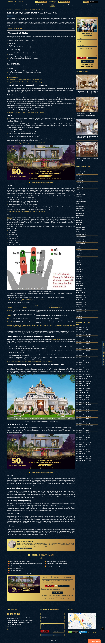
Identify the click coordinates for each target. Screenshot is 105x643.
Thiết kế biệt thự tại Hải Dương (83, 332)
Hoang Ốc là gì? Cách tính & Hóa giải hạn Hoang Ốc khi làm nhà (31, 300)
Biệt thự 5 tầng (79, 187)
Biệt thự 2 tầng (79, 180)
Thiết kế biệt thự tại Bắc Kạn (83, 369)
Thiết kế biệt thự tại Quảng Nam (83, 458)
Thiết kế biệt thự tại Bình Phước (83, 418)
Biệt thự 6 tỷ (79, 257)
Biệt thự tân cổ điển (81, 194)
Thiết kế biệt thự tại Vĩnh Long (83, 444)
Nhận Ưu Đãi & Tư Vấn (42, 1)
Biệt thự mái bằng (80, 215)
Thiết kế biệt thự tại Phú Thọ (82, 346)
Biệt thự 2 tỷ (79, 248)
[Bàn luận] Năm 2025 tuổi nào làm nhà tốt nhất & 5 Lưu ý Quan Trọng (24, 82)
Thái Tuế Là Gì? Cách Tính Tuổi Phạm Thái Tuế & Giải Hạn (29, 112)
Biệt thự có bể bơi (80, 229)
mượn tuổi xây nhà (55, 339)
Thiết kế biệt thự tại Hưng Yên (83, 339)
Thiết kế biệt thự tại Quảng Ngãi (83, 460)
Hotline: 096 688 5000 (87, 64)
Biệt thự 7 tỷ (79, 260)
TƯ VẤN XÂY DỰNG (89, 5)
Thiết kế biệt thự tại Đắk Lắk (82, 411)
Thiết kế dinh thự (80, 175)
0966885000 (10, 1)
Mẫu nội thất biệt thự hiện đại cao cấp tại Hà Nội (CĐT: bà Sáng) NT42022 (87, 137)
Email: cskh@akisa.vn (66, 598)
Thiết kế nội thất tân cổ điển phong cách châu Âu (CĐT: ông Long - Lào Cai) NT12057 (87, 114)
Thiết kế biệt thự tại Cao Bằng (83, 367)
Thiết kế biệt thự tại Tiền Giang (83, 442)
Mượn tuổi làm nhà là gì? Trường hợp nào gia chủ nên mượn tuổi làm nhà (33, 361)
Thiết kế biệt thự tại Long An (83, 449)
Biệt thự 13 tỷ (79, 271)
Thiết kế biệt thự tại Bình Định (83, 397)
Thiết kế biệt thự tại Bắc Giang (83, 360)
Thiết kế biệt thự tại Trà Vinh (83, 451)
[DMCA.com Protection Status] (73, 632)
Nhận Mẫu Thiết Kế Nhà (64, 1)
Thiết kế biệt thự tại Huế (82, 392)
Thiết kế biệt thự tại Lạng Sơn (83, 374)
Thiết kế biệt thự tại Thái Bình (83, 350)
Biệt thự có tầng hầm (81, 224)
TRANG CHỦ (9, 5)
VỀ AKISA (16, 5)
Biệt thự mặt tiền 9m (81, 295)
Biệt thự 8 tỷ (79, 262)
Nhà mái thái (79, 318)
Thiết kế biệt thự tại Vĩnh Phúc (83, 355)
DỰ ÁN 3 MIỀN (75, 5)
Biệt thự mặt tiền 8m (81, 292)
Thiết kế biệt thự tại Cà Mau (82, 430)
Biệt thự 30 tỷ (79, 281)
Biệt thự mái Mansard (81, 208)
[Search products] (97, 2)
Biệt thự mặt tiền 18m (81, 314)
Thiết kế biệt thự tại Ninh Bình (83, 343)
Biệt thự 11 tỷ (79, 267)
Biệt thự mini (79, 217)
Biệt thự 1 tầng (79, 178)
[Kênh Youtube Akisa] (103, 358)
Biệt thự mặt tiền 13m (81, 302)
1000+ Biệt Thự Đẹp (80, 171)
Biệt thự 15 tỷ (79, 276)
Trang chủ (9, 9)
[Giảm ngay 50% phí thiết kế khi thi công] (41, 162)
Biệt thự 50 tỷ (79, 283)
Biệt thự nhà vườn (80, 203)
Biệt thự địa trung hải (81, 201)
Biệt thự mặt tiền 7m (81, 290)
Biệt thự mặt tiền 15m (81, 307)
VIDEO (81, 5)
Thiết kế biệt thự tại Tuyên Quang (84, 376)
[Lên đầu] (102, 629)
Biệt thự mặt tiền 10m (81, 297)
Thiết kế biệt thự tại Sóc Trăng (83, 446)
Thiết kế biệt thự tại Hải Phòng (83, 334)
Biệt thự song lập (80, 206)
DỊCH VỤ (21, 5)
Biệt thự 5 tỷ (79, 255)
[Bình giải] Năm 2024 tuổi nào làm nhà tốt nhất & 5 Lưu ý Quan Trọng (24, 79)
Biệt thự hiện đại (80, 199)
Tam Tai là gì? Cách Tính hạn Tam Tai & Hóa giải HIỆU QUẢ (30, 143)
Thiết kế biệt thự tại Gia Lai (82, 409)
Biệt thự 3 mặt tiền (80, 246)
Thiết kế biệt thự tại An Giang (83, 435)
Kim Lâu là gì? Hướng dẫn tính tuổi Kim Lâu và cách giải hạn (30, 211)
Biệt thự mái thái (80, 210)
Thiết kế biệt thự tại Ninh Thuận (83, 407)
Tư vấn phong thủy (16, 9)
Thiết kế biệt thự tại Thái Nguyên (84, 353)
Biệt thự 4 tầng (79, 185)
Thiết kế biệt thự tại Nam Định (83, 341)
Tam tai (8, 118)
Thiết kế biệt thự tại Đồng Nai (83, 421)
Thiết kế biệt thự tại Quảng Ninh (83, 348)
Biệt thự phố (79, 220)
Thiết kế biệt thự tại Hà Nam (82, 329)
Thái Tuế (9, 98)
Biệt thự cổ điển (80, 192)
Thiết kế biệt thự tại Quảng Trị (83, 390)
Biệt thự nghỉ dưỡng (81, 231)
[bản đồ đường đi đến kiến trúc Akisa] (82, 620)
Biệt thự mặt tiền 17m (81, 311)
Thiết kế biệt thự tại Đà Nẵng (83, 395)
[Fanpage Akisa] (103, 355)
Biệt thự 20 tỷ (79, 278)
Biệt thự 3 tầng (79, 182)
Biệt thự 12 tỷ (79, 269)
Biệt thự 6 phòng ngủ (81, 241)
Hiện (73, 28)
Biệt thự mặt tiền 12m (81, 299)
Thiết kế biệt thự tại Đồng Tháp (83, 456)
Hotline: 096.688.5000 (50, 598)
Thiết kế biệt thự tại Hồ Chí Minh (83, 428)
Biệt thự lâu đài (80, 173)
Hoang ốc (9, 217)
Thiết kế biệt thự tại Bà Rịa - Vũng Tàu (85, 425)
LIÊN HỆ (96, 5)
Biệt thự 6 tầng (79, 189)
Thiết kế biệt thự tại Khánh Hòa (83, 404)
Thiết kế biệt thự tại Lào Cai (82, 378)
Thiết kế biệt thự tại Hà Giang (83, 371)
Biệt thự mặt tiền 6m (81, 288)
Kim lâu (16, 195)
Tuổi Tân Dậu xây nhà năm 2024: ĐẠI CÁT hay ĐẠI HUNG (32, 9)
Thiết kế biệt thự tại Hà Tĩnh (82, 385)
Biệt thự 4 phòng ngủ (81, 236)
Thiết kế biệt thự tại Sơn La (82, 364)
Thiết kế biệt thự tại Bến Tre (82, 439)
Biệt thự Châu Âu (80, 196)
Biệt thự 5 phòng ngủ (81, 239)
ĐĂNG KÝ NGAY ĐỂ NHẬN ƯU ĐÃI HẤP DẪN (42, 182)
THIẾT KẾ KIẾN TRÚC (28, 5)
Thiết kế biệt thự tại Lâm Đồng (83, 414)
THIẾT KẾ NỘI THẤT (39, 5)
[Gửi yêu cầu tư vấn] (103, 352)
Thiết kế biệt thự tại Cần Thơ (82, 432)
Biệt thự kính (79, 222)
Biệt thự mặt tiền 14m (81, 304)
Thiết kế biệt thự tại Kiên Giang (83, 437)
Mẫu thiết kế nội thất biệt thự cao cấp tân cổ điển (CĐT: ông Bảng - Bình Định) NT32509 (87, 92)
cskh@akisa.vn (19, 1)
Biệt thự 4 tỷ (79, 253)
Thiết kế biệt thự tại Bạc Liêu (83, 453)
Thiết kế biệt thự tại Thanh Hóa (83, 381)
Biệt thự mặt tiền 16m (81, 309)
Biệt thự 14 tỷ (79, 274)
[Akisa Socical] (8, 614)
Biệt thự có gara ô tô (81, 227)
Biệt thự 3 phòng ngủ (81, 234)
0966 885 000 (18, 624)
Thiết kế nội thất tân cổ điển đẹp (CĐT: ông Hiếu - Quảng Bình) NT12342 (87, 159)
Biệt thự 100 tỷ (79, 285)
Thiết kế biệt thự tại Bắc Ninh (83, 357)
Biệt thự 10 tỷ (79, 264)
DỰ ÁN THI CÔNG (66, 5)
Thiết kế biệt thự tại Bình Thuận (83, 399)
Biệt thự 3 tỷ (79, 250)
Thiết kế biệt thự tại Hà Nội (82, 327)
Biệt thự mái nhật (80, 213)
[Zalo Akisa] (103, 361)
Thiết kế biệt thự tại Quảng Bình (83, 388)
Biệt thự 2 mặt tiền (80, 243)
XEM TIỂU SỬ (65, 546)
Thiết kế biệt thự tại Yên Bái (82, 362)
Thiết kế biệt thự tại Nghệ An (83, 383)
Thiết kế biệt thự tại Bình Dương (83, 416)
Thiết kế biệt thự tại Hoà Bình (83, 336)
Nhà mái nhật (79, 316)
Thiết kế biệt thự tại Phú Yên (82, 402)
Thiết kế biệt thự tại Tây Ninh (83, 423)
